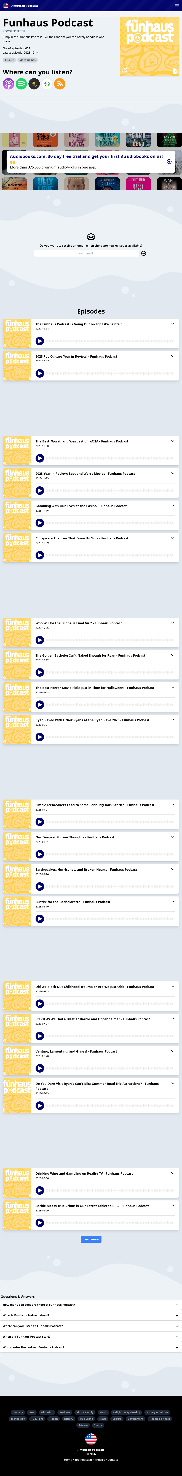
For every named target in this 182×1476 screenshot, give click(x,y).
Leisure (9, 60)
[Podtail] (34, 83)
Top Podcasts (84, 1460)
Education (47, 1412)
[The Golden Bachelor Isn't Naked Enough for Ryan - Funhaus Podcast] (17, 664)
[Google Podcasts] (47, 83)
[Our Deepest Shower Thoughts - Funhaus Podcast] (17, 846)
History (68, 1418)
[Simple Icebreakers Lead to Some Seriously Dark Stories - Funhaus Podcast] (17, 814)
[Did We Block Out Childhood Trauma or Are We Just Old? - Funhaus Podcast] (17, 996)
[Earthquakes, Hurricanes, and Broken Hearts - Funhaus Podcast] (17, 879)
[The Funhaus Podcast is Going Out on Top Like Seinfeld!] (17, 333)
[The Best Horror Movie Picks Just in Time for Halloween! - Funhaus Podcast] (17, 697)
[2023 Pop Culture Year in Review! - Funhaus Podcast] (17, 365)
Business (65, 1412)
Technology (18, 1418)
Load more (91, 1239)
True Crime (86, 1418)
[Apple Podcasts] (8, 83)
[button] (177, 6)
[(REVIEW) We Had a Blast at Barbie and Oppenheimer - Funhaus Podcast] (17, 1028)
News (102, 1418)
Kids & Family (85, 1412)
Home (68, 1460)
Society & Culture (157, 1412)
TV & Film (37, 1418)
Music (103, 1412)
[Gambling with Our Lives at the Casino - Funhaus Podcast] (17, 515)
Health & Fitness (160, 1418)
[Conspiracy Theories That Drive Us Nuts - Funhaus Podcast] (17, 547)
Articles (100, 1460)
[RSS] (59, 83)
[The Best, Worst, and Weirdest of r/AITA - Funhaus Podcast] (17, 450)
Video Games (28, 60)
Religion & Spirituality (126, 1412)
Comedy (18, 1412)
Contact (113, 1460)
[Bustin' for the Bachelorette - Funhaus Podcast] (17, 911)
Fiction (53, 1418)
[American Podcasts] (91, 1439)
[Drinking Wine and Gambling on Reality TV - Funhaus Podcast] (17, 1183)
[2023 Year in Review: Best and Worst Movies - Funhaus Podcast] (17, 483)
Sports (98, 1425)
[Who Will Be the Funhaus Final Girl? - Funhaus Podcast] (17, 632)
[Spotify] (21, 83)
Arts (31, 1412)
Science (83, 1425)
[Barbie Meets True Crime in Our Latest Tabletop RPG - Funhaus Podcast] (17, 1215)
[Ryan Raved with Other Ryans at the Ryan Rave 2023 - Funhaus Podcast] (17, 729)
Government (135, 1418)
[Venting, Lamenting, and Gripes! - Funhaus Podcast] (17, 1060)
